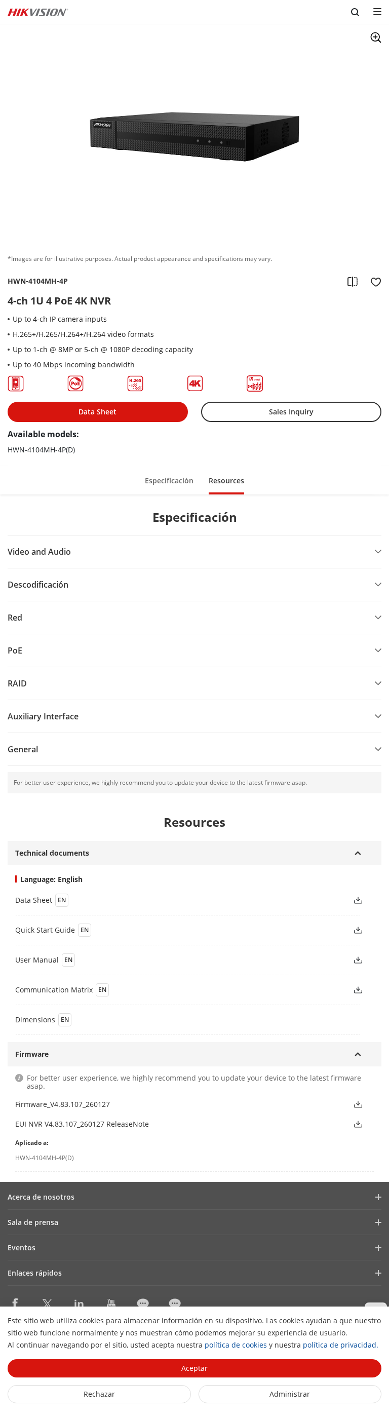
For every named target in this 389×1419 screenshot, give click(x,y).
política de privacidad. (340, 1345)
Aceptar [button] (194, 1368)
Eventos (21, 1247)
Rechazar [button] (99, 1394)
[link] (175, 900)
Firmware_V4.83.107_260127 (62, 1104)
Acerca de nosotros (41, 1197)
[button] (169, 480)
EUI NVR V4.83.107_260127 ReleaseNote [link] (82, 1124)
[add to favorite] (372, 281)
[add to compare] (352, 281)
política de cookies (236, 1345)
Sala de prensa (33, 1222)
